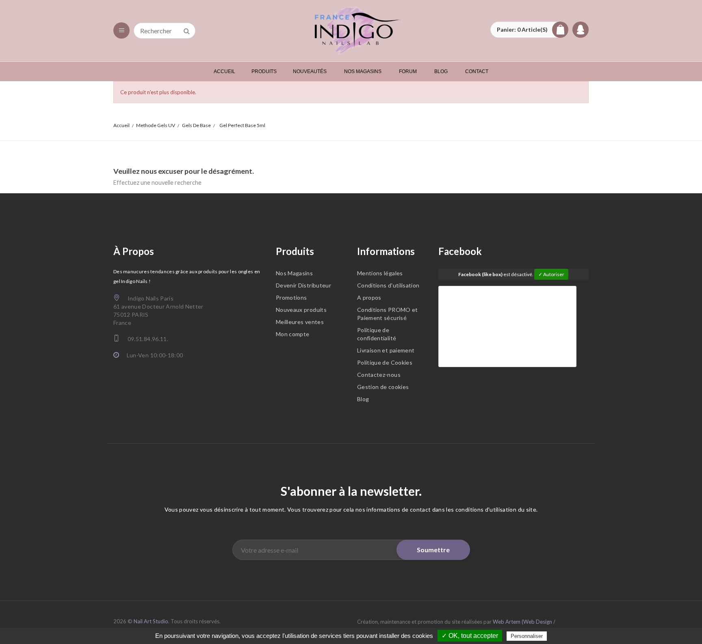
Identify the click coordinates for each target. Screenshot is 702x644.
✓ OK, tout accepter (470, 635)
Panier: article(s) (522, 29)
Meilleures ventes (300, 321)
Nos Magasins (294, 273)
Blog (363, 398)
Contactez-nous (379, 374)
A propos (369, 297)
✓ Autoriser (551, 274)
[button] (529, 30)
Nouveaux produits (301, 309)
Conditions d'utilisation (388, 285)
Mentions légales (380, 273)
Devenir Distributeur (303, 285)
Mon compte (293, 334)
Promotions (291, 297)
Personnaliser (527, 636)
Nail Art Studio (151, 621)
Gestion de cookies (383, 386)
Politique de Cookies (384, 362)
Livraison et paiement (385, 350)
